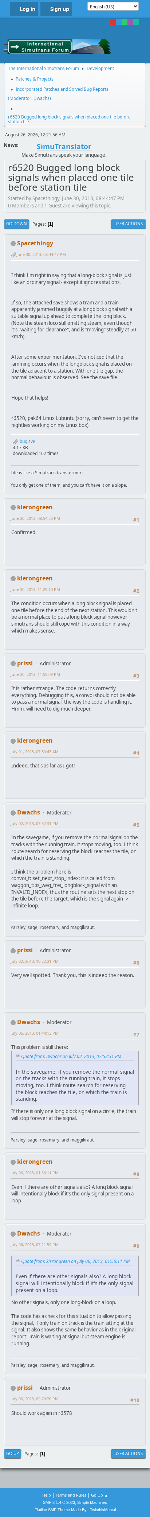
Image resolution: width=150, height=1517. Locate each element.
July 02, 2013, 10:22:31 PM (35, 961)
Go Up (12, 1453)
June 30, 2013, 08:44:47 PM (41, 254)
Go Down (16, 223)
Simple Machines (92, 1502)
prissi (25, 663)
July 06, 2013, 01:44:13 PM (35, 1033)
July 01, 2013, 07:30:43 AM (35, 751)
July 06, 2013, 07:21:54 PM (35, 1244)
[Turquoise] (136, 22)
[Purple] (130, 22)
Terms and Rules (71, 1495)
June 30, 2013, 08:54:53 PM (35, 518)
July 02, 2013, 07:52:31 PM (35, 823)
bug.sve (27, 441)
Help (46, 1495)
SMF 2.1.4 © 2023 (59, 1502)
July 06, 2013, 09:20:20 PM (35, 1398)
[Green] (124, 22)
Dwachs (41, 98)
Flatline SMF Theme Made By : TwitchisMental (75, 1510)
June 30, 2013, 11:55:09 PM (35, 674)
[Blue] (119, 22)
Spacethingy (35, 243)
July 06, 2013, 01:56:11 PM (35, 1172)
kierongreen (35, 507)
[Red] (113, 22)
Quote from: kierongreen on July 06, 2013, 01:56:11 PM (75, 1261)
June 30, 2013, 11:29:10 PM (35, 589)
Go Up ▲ (99, 1495)
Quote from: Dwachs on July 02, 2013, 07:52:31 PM (71, 1056)
